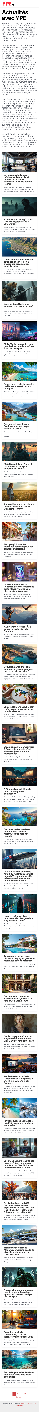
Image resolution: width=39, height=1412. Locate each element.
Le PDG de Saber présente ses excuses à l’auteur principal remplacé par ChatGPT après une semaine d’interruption (19, 1164)
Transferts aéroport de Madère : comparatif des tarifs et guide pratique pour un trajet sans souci (19, 1251)
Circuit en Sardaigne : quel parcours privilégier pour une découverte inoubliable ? (18, 669)
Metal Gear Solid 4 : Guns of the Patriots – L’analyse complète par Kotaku (18, 466)
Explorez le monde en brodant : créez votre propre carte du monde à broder (19, 709)
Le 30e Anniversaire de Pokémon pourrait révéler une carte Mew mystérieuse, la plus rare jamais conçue (19, 587)
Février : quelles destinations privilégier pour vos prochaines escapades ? (19, 1123)
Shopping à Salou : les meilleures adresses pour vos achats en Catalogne (18, 546)
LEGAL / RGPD (31, 1403)
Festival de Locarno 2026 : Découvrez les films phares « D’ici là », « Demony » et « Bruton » (18, 1079)
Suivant (19, 1397)
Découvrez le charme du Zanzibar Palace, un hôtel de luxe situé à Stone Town (18, 998)
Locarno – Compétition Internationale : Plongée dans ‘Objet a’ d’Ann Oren (18, 918)
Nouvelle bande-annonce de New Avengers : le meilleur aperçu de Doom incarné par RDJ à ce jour (18, 1293)
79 (25, 1394)
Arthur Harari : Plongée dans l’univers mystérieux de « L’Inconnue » (18, 221)
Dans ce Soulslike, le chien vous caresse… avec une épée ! (19, 306)
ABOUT (23, 1403)
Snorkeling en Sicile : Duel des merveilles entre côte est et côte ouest (19, 1374)
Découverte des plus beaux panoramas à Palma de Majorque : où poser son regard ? (18, 832)
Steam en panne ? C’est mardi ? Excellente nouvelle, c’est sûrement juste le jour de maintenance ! (19, 750)
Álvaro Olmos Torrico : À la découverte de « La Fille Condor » (17, 628)
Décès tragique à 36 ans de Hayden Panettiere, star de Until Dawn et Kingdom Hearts (19, 1038)
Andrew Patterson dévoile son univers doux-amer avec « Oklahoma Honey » (19, 506)
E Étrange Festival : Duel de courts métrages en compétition (17, 791)
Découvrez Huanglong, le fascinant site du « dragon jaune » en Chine (17, 426)
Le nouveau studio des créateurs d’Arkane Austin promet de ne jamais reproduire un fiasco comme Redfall (18, 179)
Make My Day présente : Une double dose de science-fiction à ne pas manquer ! (19, 346)
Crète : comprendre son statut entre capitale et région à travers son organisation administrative (19, 263)
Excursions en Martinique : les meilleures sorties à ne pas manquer (19, 386)
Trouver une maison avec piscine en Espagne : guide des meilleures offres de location (19, 958)
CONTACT (19, 1406)
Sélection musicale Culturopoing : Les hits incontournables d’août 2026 (18, 1334)
